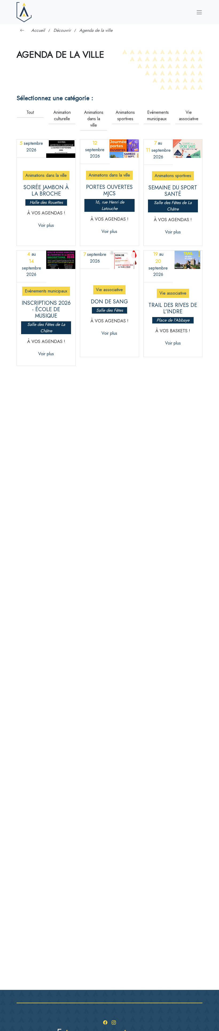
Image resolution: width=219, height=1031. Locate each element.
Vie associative (188, 115)
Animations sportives (125, 115)
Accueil (38, 30)
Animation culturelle (62, 115)
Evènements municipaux (158, 115)
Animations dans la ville (93, 118)
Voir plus (46, 225)
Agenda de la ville (95, 30)
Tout (30, 112)
